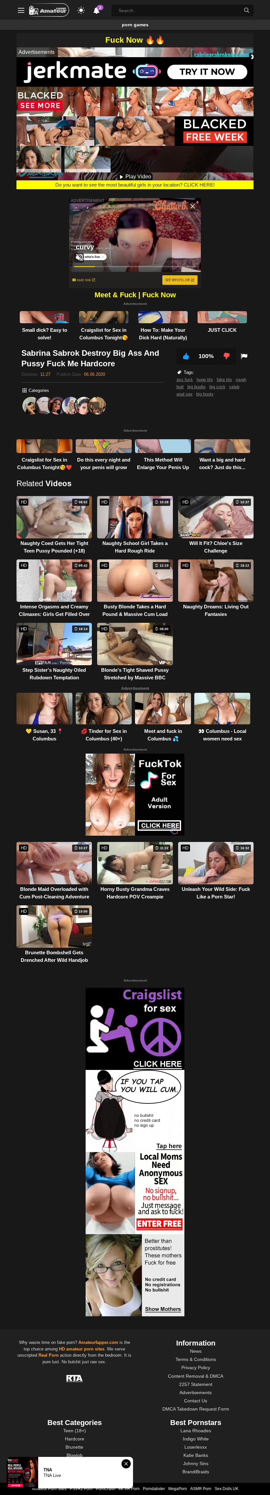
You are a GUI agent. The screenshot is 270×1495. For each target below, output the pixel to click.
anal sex (184, 394)
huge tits (205, 379)
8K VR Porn (129, 1488)
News (196, 1351)
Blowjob (75, 1455)
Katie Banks (195, 1455)
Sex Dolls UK (226, 1488)
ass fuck (184, 379)
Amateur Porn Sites (49, 1488)
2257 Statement (195, 1384)
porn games (135, 24)
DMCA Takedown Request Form (195, 1409)
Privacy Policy (195, 1367)
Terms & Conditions (196, 1359)
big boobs (196, 386)
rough (241, 379)
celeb (234, 386)
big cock (217, 386)
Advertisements (195, 1392)
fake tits (224, 379)
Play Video (137, 176)
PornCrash (105, 1488)
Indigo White (196, 1438)
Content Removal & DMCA (195, 1376)
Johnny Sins (195, 1463)
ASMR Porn (200, 1488)
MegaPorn (177, 1488)
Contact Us (195, 1400)
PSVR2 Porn (81, 1488)
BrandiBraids (195, 1471)
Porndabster (154, 1488)
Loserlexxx (195, 1447)
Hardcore (74, 1438)
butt (180, 386)
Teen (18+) (74, 1430)
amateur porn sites (85, 1349)
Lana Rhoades (195, 1430)
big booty (205, 394)
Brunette (74, 1447)
